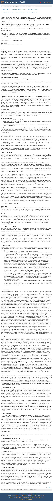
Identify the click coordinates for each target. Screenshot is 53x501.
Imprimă (49, 487)
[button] (40, 2)
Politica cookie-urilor (39, 497)
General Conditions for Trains (8, 12)
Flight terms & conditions (33, 9)
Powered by (26, 499)
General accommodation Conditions (18, 9)
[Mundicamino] (13, 2)
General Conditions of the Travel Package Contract (26, 12)
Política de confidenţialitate (28, 497)
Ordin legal (11, 497)
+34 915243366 (33, 495)
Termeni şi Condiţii (5, 9)
